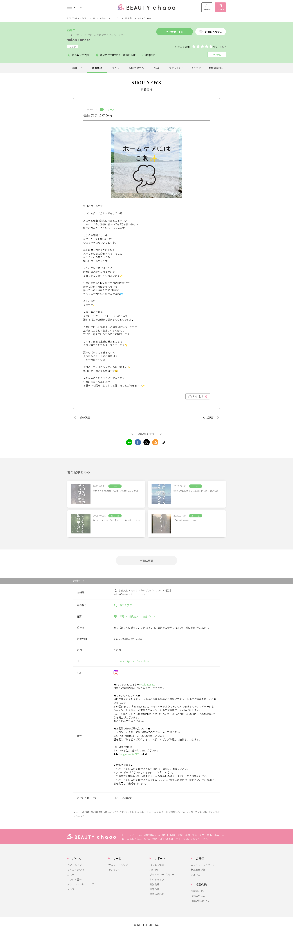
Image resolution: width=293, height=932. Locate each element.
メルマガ (196, 874)
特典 (156, 68)
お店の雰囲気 (216, 68)
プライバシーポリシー (162, 874)
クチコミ (196, 68)
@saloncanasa (147, 684)
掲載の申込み (198, 896)
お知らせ (207, 9)
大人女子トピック (118, 865)
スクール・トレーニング (80, 884)
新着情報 (97, 68)
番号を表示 (126, 605)
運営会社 (154, 884)
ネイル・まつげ (75, 869)
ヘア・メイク (74, 865)
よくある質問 (157, 865)
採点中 (222, 46)
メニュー (117, 68)
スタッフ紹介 (176, 68)
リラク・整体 (99, 18)
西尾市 (128, 18)
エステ (70, 874)
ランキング (114, 869)
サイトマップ (157, 879)
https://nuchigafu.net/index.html (131, 661)
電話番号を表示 (80, 55)
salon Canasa (78, 39)
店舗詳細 (150, 55)
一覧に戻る (146, 560)
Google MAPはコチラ (130, 754)
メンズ (70, 889)
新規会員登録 (198, 869)
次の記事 (208, 417)
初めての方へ (136, 68)
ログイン (220, 9)
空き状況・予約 (174, 32)
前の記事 (84, 417)
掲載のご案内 (198, 891)
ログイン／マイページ (203, 865)
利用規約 (154, 869)
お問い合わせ (157, 894)
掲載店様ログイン (200, 900)
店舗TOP (77, 68)
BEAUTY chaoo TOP (76, 18)
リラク (115, 18)
